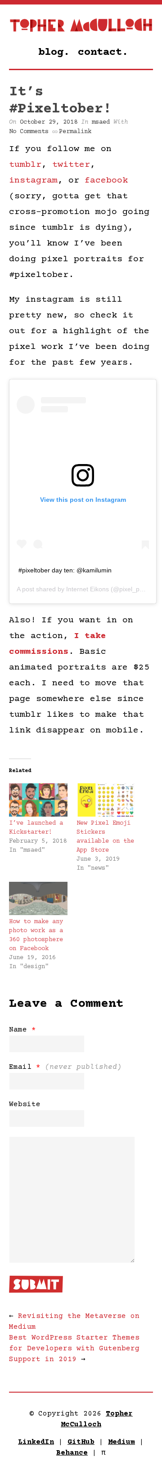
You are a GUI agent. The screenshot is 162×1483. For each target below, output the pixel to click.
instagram (33, 180)
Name (22, 1030)
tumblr (25, 165)
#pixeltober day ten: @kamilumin (65, 570)
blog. (54, 52)
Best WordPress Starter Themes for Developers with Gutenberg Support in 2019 (74, 1348)
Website (24, 1104)
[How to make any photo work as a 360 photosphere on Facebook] (38, 898)
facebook (106, 180)
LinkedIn (36, 1442)
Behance (72, 1453)
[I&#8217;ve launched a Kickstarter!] (38, 800)
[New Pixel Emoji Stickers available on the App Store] (105, 800)
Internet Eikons (87, 589)
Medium (121, 1442)
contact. (103, 52)
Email (65, 1067)
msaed (101, 122)
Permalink (75, 131)
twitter (71, 165)
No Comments (29, 131)
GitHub (81, 1442)
